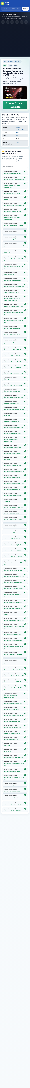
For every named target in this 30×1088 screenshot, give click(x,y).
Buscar (25, 9)
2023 (17, 135)
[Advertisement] (15, 41)
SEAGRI (18, 132)
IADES (17, 142)
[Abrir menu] (27, 3)
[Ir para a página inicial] (5, 3)
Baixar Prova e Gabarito (15, 105)
